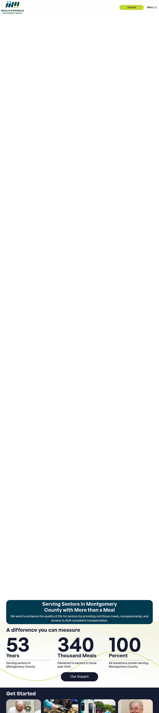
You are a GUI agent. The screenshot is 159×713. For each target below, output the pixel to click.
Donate (131, 7)
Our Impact (79, 676)
